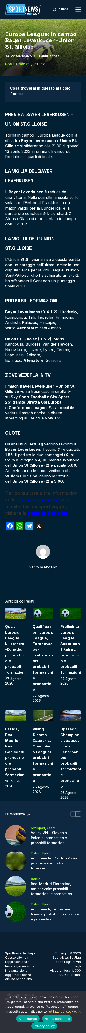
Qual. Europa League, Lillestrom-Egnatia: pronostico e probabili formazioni (15, 649)
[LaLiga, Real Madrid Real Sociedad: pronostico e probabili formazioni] (15, 715)
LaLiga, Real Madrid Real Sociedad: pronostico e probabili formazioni (15, 751)
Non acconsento (57, 1019)
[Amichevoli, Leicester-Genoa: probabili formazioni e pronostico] (15, 911)
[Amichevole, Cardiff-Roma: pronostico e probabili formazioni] (15, 860)
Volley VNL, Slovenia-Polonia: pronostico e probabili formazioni (50, 837)
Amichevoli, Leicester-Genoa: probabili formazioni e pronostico (55, 914)
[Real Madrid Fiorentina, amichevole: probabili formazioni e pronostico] (15, 886)
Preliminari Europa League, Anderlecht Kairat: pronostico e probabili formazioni (70, 649)
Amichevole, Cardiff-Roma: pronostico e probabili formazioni (54, 863)
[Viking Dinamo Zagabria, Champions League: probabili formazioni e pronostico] (43, 715)
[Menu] (78, 9)
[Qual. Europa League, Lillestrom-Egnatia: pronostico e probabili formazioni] (15, 613)
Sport (51, 828)
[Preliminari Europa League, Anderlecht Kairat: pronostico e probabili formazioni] (70, 613)
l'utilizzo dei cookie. (62, 1011)
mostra (18, 94)
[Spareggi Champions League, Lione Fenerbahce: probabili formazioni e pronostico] (70, 715)
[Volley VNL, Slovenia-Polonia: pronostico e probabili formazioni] (15, 835)
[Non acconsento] (80, 1012)
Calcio (35, 853)
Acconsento (28, 1019)
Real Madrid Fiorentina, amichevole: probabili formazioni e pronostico (51, 888)
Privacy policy (44, 1026)
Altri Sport (38, 828)
